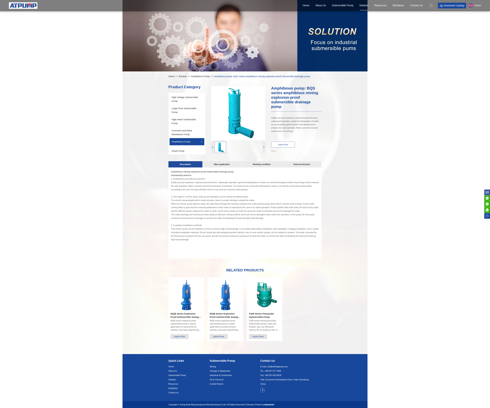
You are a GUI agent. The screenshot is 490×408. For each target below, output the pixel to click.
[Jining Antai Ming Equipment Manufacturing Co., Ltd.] (23, 5)
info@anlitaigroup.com (277, 367)
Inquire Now (283, 144)
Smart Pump (178, 151)
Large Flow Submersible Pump (184, 110)
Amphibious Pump (200, 76)
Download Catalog (454, 5)
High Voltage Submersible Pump (185, 99)
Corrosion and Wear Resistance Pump (182, 132)
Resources (380, 5)
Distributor (398, 5)
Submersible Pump (342, 5)
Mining (213, 367)
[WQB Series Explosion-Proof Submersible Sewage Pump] (186, 295)
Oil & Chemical (216, 380)
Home (306, 5)
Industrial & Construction (221, 375)
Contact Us (416, 5)
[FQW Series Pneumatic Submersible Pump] (264, 295)
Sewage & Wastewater (220, 371)
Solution (363, 5)
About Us (320, 5)
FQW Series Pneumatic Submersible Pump (261, 315)
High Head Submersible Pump (184, 121)
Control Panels (216, 384)
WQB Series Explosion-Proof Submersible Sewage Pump (185, 315)
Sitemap (250, 405)
